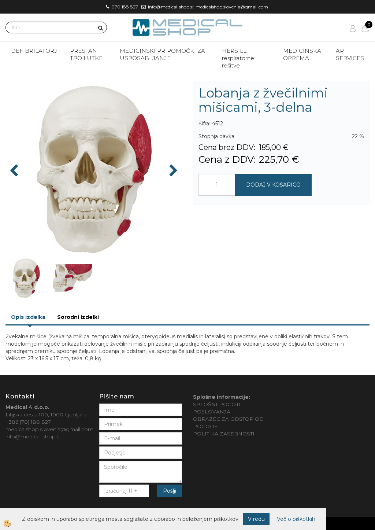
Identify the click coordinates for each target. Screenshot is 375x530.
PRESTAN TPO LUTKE (86, 54)
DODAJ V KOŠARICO (273, 184)
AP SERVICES (350, 54)
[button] (172, 171)
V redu (256, 519)
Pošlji (169, 490)
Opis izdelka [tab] (28, 317)
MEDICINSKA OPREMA (302, 54)
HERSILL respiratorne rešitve (238, 58)
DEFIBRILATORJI (35, 50)
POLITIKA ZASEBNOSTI (224, 433)
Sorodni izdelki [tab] (78, 317)
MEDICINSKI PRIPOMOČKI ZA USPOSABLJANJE (162, 54)
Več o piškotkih (296, 519)
